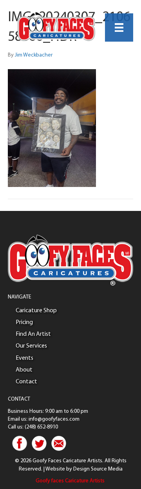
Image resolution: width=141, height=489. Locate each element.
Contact (26, 382)
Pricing (24, 322)
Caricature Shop (36, 311)
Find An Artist (33, 334)
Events (24, 358)
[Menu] (119, 27)
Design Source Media (98, 469)
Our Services (31, 346)
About (24, 370)
